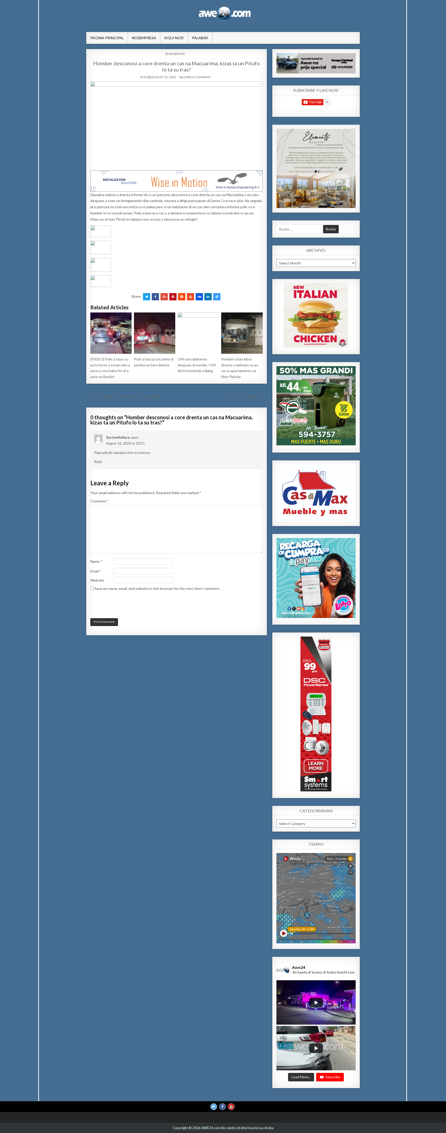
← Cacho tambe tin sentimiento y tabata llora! (123, 397)
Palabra (200, 38)
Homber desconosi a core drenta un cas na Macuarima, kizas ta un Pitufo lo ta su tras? (176, 66)
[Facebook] (222, 1106)
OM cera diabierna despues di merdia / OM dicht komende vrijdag (197, 365)
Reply (98, 462)
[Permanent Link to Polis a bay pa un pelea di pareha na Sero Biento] (154, 333)
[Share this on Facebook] (155, 296)
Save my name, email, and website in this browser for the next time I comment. (157, 588)
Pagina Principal (107, 38)
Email (95, 571)
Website (97, 580)
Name (96, 561)
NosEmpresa (144, 38)
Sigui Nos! (174, 38)
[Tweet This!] (146, 296)
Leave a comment (197, 77)
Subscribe (332, 1077)
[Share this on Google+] (164, 296)
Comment (99, 501)
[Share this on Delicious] (216, 296)
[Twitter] (213, 1106)
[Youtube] (231, 1106)
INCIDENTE (177, 54)
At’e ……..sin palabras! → (247, 397)
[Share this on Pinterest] (173, 296)
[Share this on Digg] (199, 296)
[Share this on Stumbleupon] (190, 296)
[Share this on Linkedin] (208, 296)
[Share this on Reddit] (181, 296)
